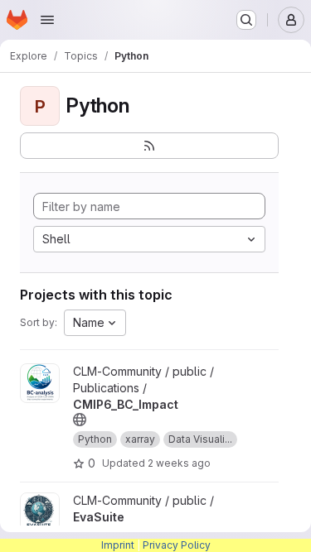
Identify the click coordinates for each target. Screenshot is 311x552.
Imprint (117, 545)
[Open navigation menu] (47, 20)
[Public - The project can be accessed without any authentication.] (79, 419)
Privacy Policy (177, 545)
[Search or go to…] (246, 20)
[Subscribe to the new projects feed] (149, 145)
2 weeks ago (179, 463)
